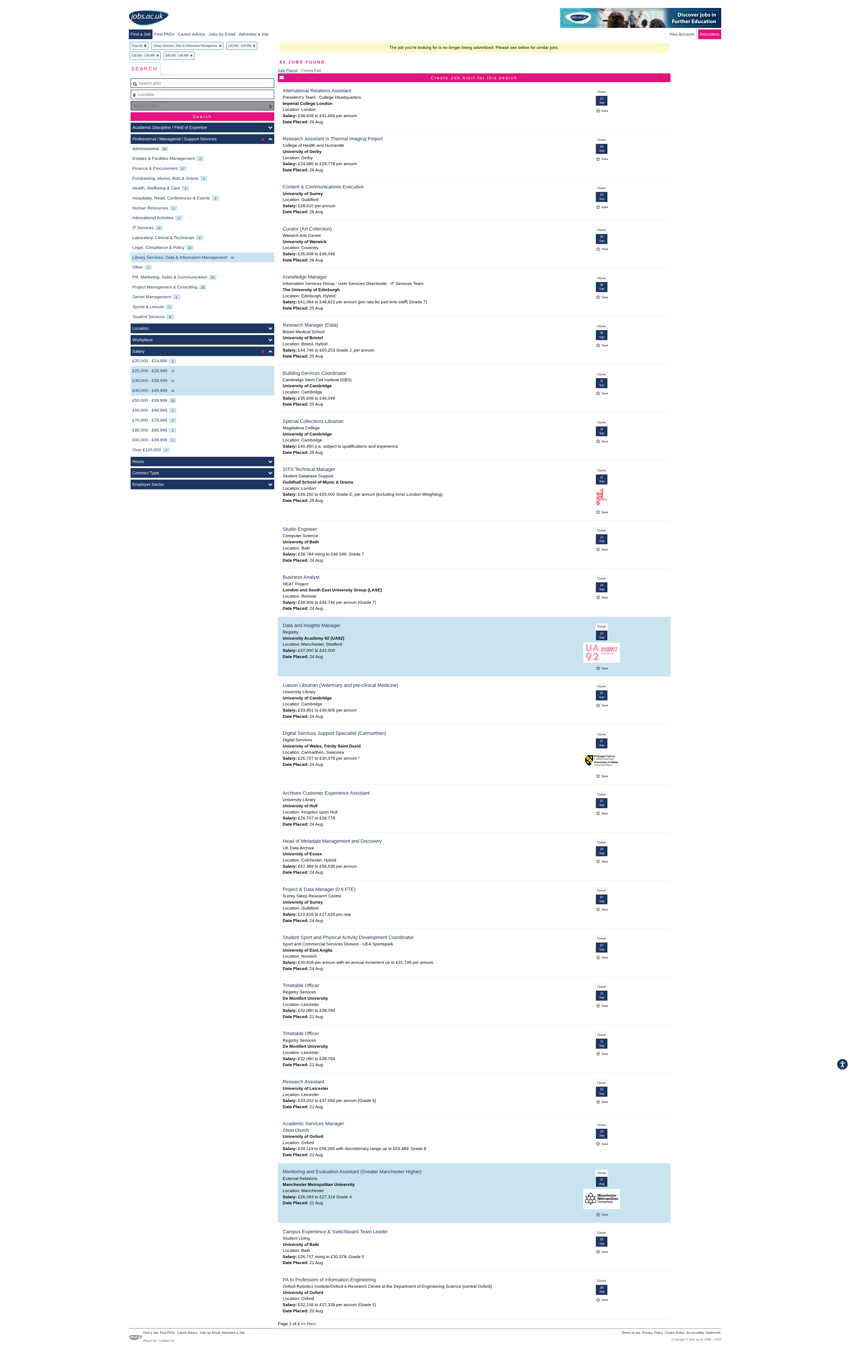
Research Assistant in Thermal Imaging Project (333, 138)
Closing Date (311, 70)
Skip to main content (21, 4)
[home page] (149, 19)
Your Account (681, 34)
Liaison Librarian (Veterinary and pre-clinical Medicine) (340, 685)
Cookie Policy (675, 1332)
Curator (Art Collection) (307, 229)
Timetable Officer (301, 985)
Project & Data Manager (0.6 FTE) (319, 889)
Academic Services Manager (313, 1123)
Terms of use (631, 1332)
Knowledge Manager (305, 277)
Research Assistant (303, 1082)
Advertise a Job (254, 34)
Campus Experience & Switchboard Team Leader (335, 1231)
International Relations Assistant (317, 90)
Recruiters (709, 34)
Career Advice (191, 34)
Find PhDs (164, 34)
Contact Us (166, 1340)
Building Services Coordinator (314, 373)
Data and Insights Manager (311, 625)
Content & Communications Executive (323, 187)
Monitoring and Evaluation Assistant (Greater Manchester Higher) (352, 1171)
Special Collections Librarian (313, 421)
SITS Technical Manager (309, 469)
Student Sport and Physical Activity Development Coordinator (348, 937)
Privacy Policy (652, 1332)
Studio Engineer (300, 529)
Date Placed (287, 70)
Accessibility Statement (703, 1332)
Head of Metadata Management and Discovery (332, 841)
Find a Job (141, 34)
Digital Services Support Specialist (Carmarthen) (334, 733)
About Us (150, 1340)
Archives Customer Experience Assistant (326, 793)
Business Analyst (301, 577)
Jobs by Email (222, 34)
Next (311, 1323)
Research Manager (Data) (310, 325)
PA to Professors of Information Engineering (329, 1279)
